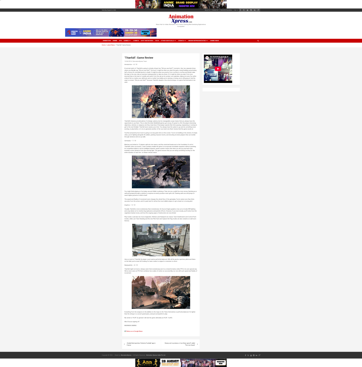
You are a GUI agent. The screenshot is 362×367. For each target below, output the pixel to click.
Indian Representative (197, 41)
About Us (207, 10)
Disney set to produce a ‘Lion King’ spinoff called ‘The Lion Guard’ (180, 344)
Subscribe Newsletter (226, 10)
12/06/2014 (128, 61)
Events (181, 41)
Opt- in (236, 10)
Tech (157, 41)
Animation (107, 41)
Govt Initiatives (147, 41)
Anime (115, 41)
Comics (136, 41)
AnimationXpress (126, 355)
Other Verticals (167, 41)
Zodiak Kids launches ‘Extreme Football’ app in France (141, 344)
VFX (120, 41)
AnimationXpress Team (140, 61)
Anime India (214, 41)
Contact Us (215, 10)
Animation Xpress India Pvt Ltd (155, 355)
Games (126, 41)
